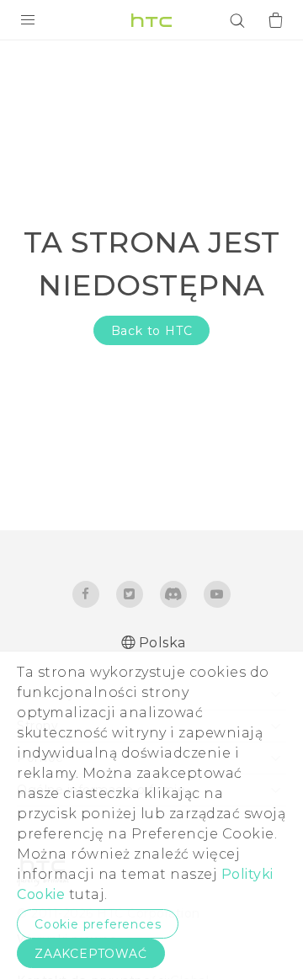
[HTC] (151, 20)
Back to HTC (152, 330)
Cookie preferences (98, 924)
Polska (162, 643)
